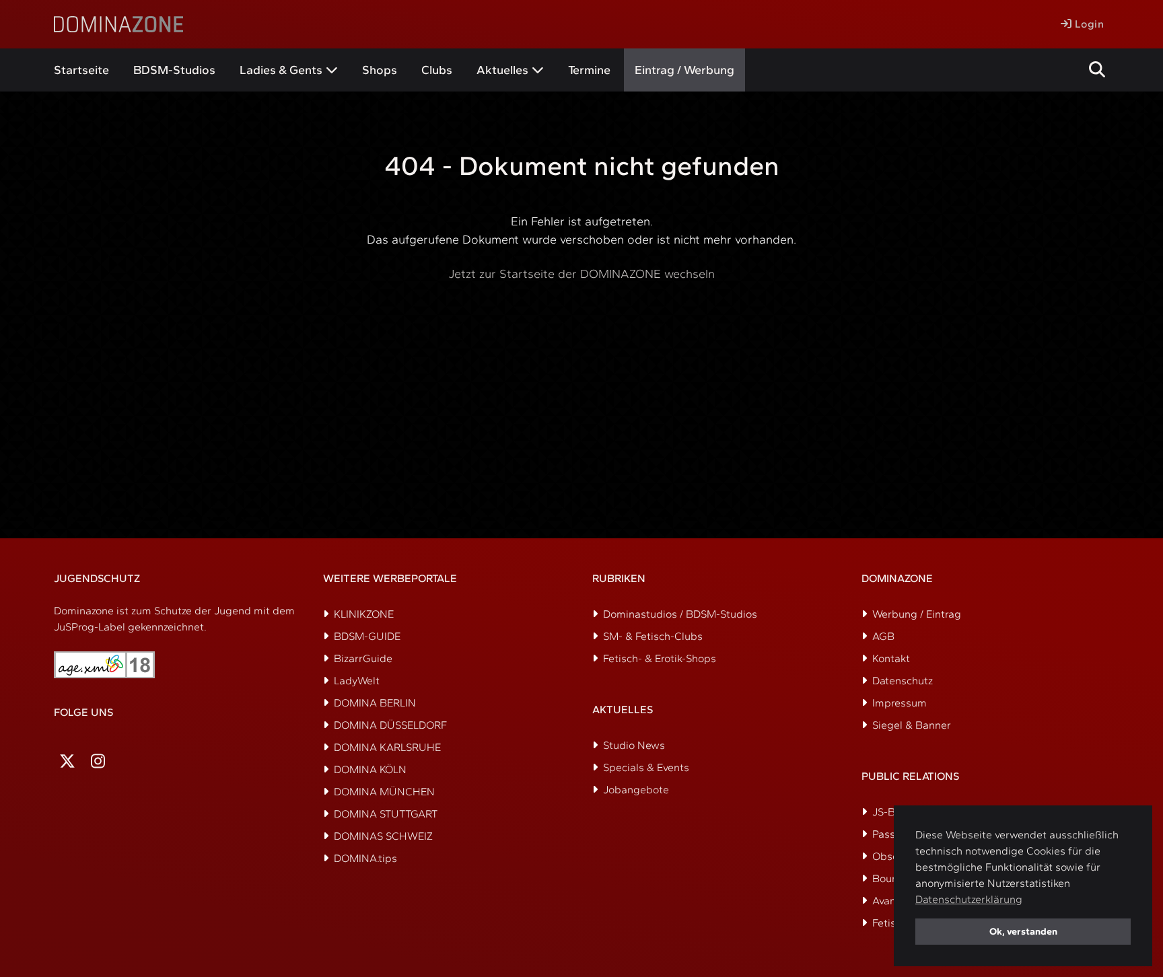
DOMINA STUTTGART (385, 813)
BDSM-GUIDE (367, 636)
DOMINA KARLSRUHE (387, 747)
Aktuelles (502, 70)
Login (1087, 23)
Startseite (81, 70)
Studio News (634, 745)
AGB (883, 636)
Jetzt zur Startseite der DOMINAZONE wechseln (581, 273)
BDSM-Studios (174, 70)
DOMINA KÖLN (370, 769)
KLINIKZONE (364, 614)
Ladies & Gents (281, 70)
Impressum (899, 702)
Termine (589, 70)
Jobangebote (636, 789)
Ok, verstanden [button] (1023, 931)
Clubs (436, 70)
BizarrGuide (363, 658)
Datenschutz (902, 680)
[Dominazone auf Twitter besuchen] (67, 761)
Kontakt (891, 658)
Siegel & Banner (911, 725)
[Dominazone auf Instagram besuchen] (97, 761)
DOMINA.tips (365, 858)
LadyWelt (357, 680)
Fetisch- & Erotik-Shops (659, 658)
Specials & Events (646, 767)
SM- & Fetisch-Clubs (653, 636)
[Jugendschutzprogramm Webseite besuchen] (104, 664)
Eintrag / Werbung (684, 70)
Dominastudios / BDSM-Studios (680, 614)
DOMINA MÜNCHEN (384, 791)
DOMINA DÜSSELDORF (390, 725)
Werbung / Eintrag (916, 614)
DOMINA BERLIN (375, 702)
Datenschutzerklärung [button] (968, 899)
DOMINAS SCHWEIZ (383, 836)
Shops (379, 70)
